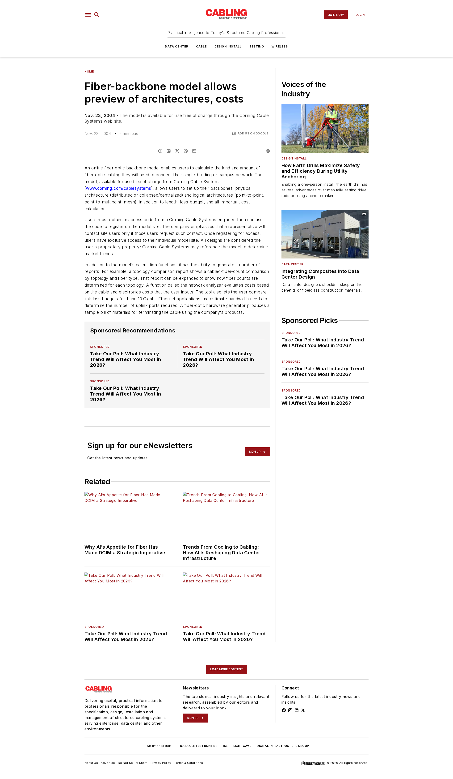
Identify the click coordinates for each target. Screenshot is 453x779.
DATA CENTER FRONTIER (198, 746)
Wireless (280, 46)
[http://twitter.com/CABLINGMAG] (303, 710)
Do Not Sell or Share (133, 763)
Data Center (176, 46)
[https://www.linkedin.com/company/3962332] (296, 710)
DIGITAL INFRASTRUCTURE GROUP (283, 746)
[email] (194, 151)
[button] (88, 14)
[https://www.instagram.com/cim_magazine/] (290, 710)
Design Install (228, 46)
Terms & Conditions (188, 763)
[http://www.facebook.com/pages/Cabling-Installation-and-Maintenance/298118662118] (283, 710)
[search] (97, 14)
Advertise (108, 763)
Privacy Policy (161, 763)
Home (89, 71)
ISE (225, 746)
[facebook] (160, 151)
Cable (201, 46)
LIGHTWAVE (242, 746)
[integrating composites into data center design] (325, 234)
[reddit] (185, 151)
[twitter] (177, 151)
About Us (91, 763)
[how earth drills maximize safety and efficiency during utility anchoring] (325, 128)
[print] (267, 151)
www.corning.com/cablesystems (118, 188)
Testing (256, 46)
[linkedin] (168, 151)
